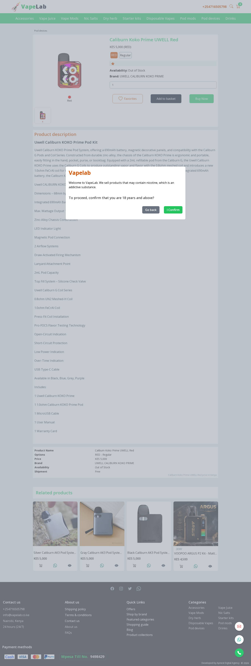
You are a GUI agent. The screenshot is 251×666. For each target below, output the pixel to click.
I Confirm (173, 210)
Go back (151, 210)
